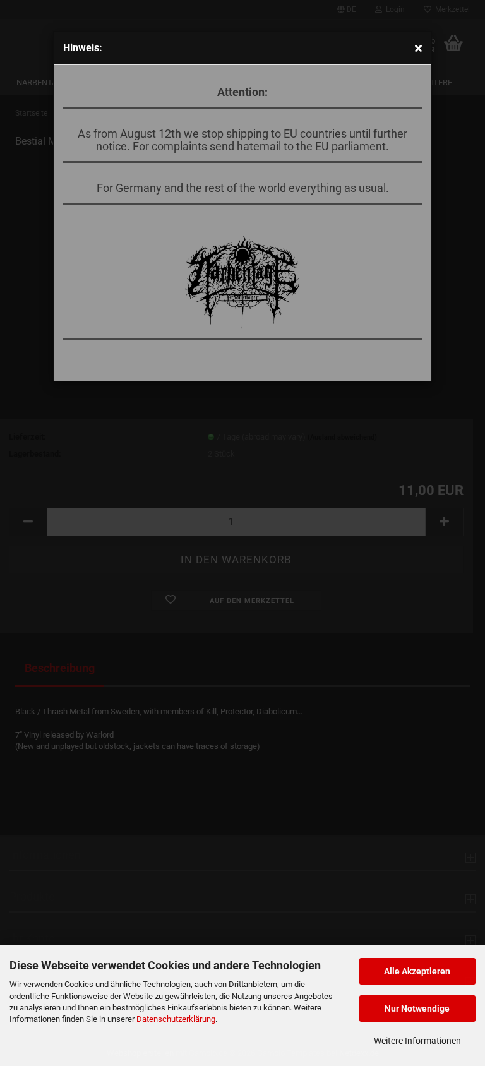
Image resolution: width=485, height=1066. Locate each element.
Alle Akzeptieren (417, 971)
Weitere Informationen (417, 1041)
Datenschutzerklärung (175, 1019)
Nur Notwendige (417, 1008)
